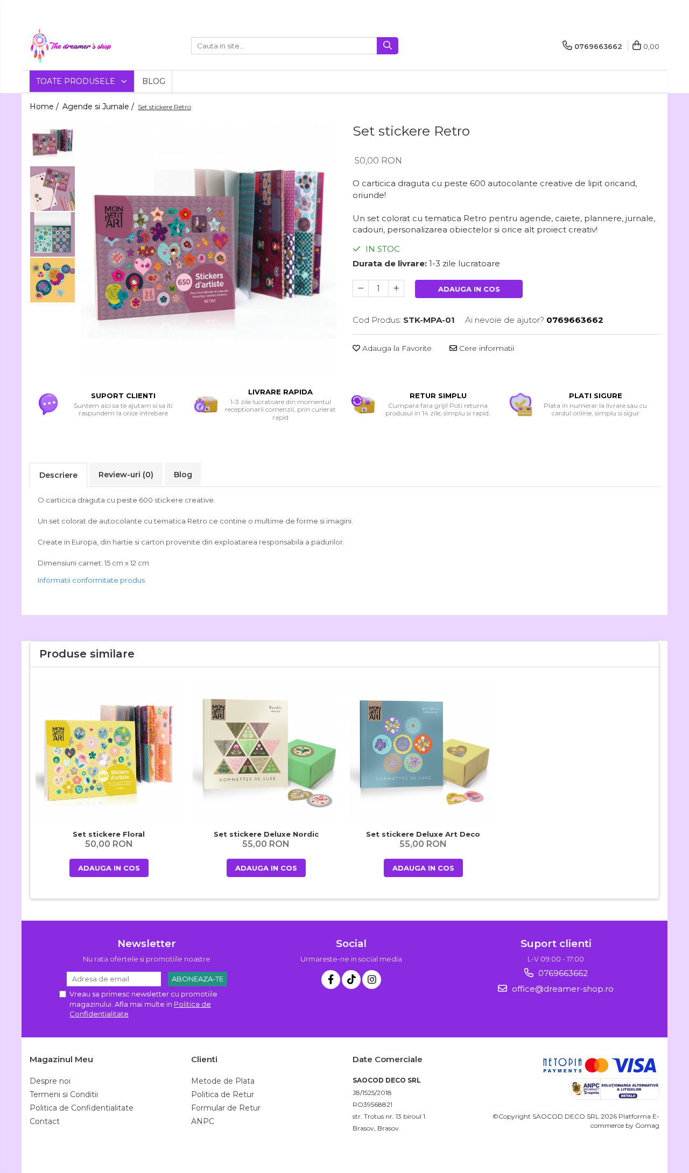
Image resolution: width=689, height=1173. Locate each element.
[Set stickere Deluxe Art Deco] (423, 751)
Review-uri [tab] (126, 474)
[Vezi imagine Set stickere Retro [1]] (52, 188)
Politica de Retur (222, 1094)
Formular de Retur (226, 1108)
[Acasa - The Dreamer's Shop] (83, 46)
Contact (45, 1121)
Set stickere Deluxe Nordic (266, 834)
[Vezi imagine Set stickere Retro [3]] (52, 280)
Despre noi (50, 1081)
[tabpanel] (208, 248)
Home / (45, 106)
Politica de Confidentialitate (81, 1108)
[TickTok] (351, 979)
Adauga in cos (469, 289)
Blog (153, 81)
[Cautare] (387, 45)
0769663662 (562, 973)
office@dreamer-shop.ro (562, 989)
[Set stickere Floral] (109, 751)
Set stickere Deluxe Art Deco (423, 834)
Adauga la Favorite (396, 348)
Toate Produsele (76, 81)
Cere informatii (485, 348)
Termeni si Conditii (64, 1094)
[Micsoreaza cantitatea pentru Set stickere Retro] (361, 288)
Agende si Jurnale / (99, 106)
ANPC (202, 1121)
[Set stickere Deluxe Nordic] (266, 751)
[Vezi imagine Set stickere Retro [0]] (52, 143)
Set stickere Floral (109, 834)
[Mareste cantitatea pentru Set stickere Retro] (396, 288)
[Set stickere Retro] (208, 248)
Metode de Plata (223, 1081)
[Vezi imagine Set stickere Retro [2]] (52, 234)
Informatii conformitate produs (91, 580)
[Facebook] (330, 979)
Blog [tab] (183, 474)
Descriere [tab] (58, 475)
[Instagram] (371, 979)
